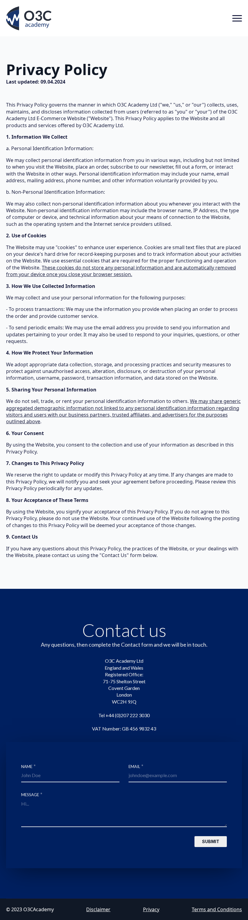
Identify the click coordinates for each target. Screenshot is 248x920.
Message (31, 794)
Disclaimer (98, 909)
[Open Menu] (237, 18)
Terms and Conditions (217, 909)
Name (28, 766)
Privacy (151, 909)
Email (136, 766)
